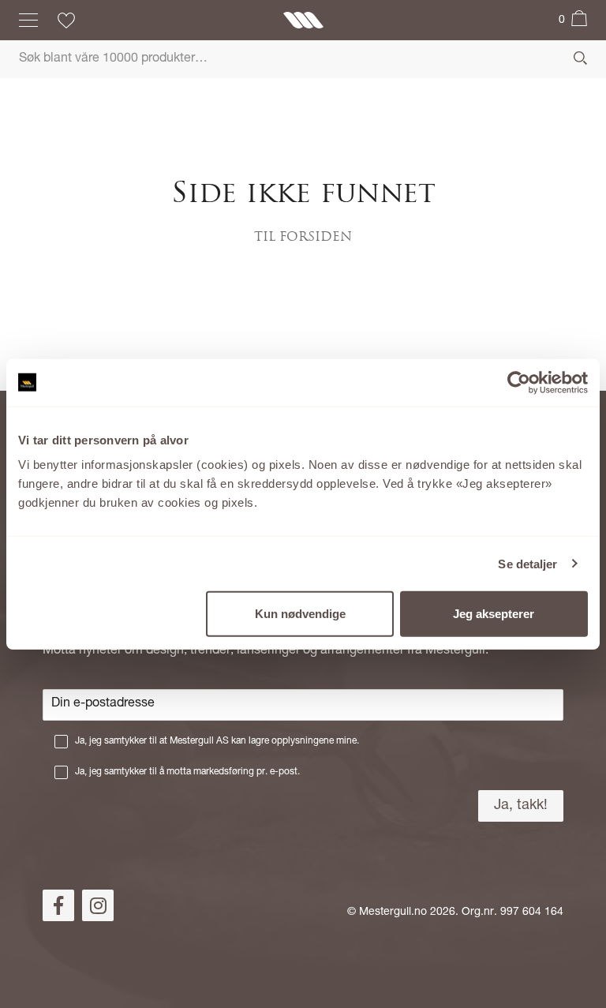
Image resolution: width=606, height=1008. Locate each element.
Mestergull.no (393, 912)
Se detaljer (527, 563)
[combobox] (303, 59)
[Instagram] (98, 905)
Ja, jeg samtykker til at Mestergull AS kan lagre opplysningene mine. (217, 741)
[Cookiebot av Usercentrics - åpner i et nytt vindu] (519, 382)
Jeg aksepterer (493, 613)
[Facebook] (58, 905)
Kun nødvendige (300, 613)
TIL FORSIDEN (303, 237)
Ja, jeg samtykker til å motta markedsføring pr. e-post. (187, 772)
